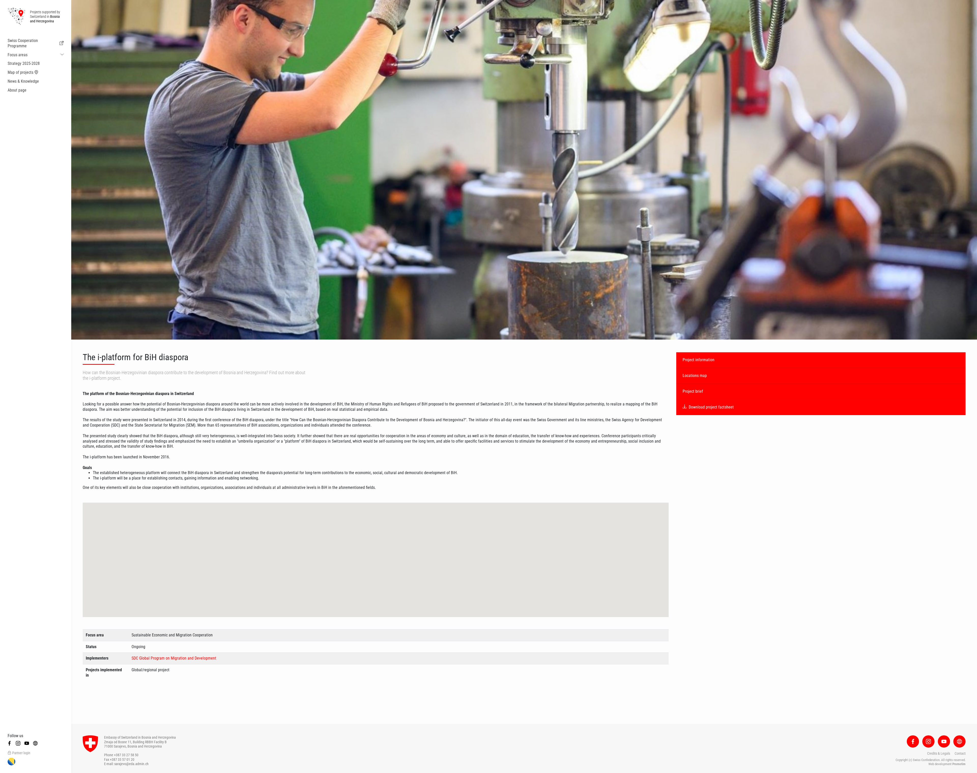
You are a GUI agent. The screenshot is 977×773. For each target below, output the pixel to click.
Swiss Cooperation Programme (23, 43)
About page (17, 90)
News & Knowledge (23, 81)
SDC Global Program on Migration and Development (174, 658)
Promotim (959, 764)
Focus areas (17, 54)
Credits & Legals (938, 753)
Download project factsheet (711, 407)
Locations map (695, 375)
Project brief (693, 391)
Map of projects (20, 72)
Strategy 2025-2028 (24, 63)
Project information (698, 359)
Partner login (21, 753)
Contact (960, 753)
